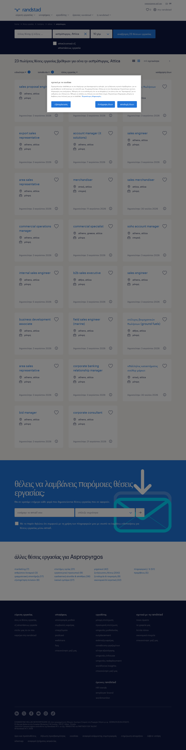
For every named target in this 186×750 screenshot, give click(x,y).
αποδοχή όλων (127, 104)
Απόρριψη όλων (105, 104)
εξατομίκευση (61, 104)
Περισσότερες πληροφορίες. (91, 96)
